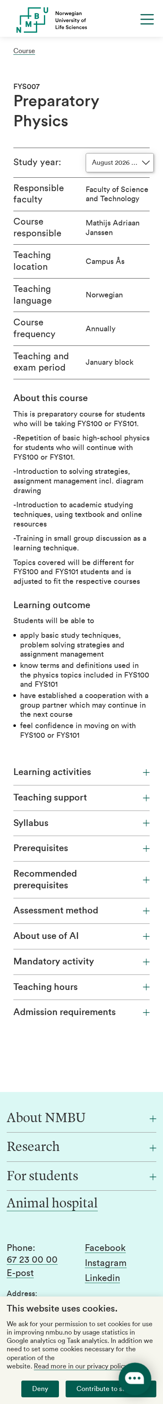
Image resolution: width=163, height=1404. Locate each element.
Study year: (37, 162)
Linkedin (102, 1278)
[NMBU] (81, 20)
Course (24, 51)
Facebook (105, 1248)
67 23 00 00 (32, 1259)
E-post (20, 1273)
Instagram (106, 1263)
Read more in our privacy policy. (81, 1366)
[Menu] (147, 19)
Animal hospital (52, 1204)
